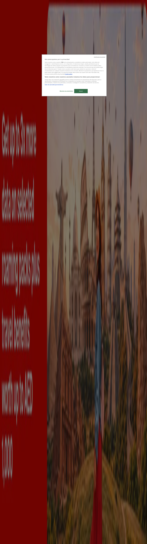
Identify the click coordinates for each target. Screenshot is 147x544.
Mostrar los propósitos (66, 91)
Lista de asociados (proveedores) (54, 84)
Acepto (81, 91)
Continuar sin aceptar (99, 57)
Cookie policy (68, 74)
